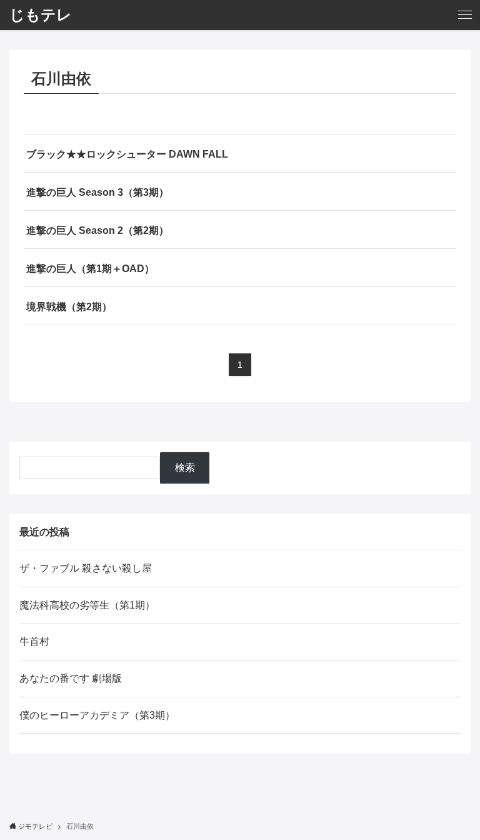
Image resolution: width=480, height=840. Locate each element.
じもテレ (40, 15)
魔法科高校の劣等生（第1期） (87, 605)
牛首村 (34, 641)
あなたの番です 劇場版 (70, 678)
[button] (465, 15)
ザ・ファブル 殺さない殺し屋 (85, 568)
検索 (185, 467)
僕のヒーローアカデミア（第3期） (97, 715)
